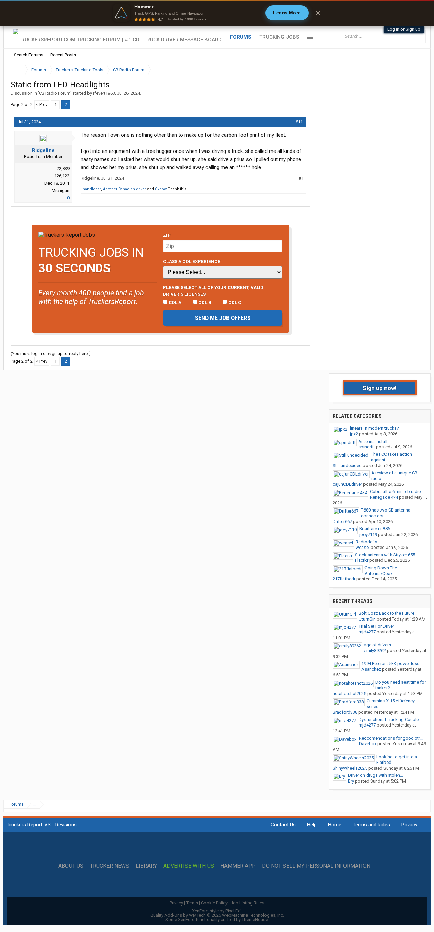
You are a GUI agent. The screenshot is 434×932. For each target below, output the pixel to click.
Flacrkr (361, 560)
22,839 (63, 168)
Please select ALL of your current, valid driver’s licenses (213, 291)
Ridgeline (43, 150)
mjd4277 (367, 631)
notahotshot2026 (349, 693)
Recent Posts (63, 54)
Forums (240, 37)
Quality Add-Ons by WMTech (217, 915)
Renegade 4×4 (384, 497)
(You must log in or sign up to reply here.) (51, 353)
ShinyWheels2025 (350, 768)
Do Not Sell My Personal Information (316, 866)
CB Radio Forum (54, 93)
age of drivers (377, 644)
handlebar (92, 189)
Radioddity (366, 541)
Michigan (61, 190)
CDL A (174, 302)
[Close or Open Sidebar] (406, 70)
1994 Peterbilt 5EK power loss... (391, 663)
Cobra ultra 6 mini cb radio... (397, 491)
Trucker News (109, 866)
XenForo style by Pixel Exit (217, 910)
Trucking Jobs (279, 37)
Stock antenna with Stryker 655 (385, 554)
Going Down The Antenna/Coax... (380, 570)
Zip (167, 235)
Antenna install (372, 441)
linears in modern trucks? (374, 428)
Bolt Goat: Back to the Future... (388, 613)
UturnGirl (367, 619)
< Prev (41, 104)
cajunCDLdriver (347, 484)
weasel (363, 547)
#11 (299, 121)
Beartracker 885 (374, 528)
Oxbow (161, 189)
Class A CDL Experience (191, 261)
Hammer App (238, 866)
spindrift (366, 446)
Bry (351, 781)
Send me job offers (223, 317)
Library (146, 866)
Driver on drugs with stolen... (375, 775)
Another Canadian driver (124, 189)
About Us (70, 866)
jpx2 (354, 433)
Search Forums (28, 54)
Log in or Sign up (403, 29)
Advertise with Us (188, 866)
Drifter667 (342, 521)
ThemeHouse (255, 919)
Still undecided (347, 465)
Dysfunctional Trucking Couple (389, 719)
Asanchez (371, 669)
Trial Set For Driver (376, 626)
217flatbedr (344, 578)
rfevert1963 (104, 93)
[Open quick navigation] (413, 70)
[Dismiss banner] (318, 12)
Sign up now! (380, 387)
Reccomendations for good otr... (391, 738)
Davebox (367, 743)
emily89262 (375, 650)
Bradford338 (345, 712)
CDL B (204, 302)
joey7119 (368, 534)
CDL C (234, 302)
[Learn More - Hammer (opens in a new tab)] (217, 13)
